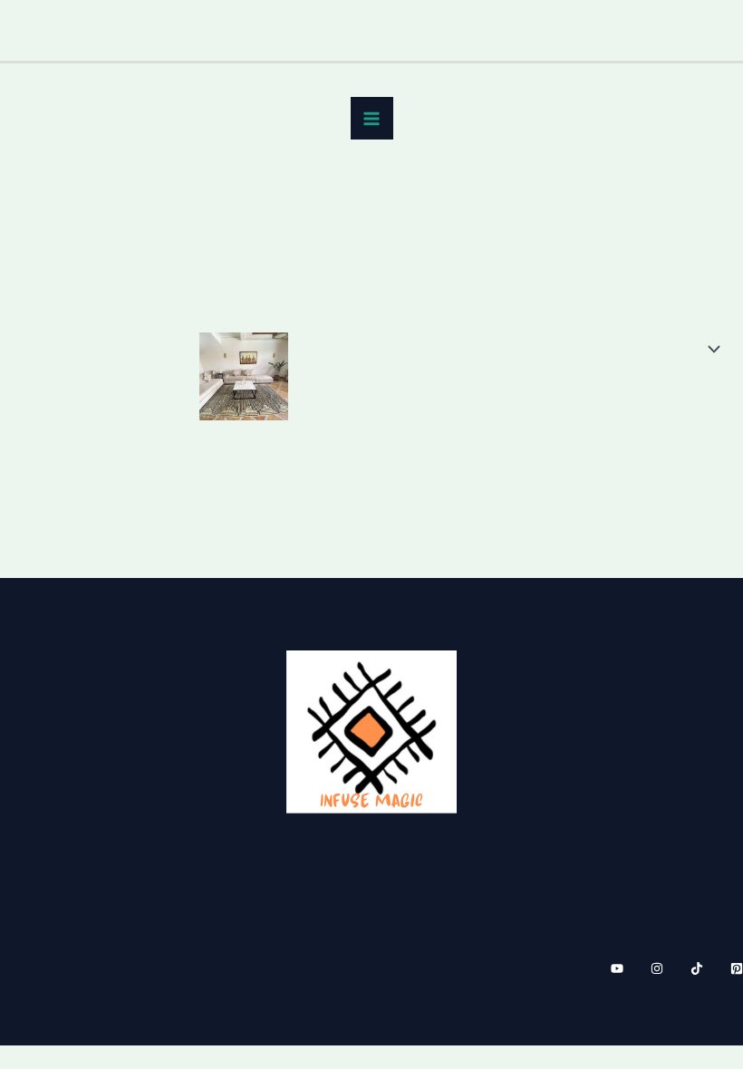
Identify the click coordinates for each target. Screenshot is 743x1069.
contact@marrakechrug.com (120, 789)
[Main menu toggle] (372, 118)
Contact (697, 752)
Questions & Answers (647, 804)
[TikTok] (696, 968)
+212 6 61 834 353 (86, 764)
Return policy (677, 726)
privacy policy (676, 778)
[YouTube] (617, 968)
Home (40, 210)
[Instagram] (657, 968)
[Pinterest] (736, 968)
